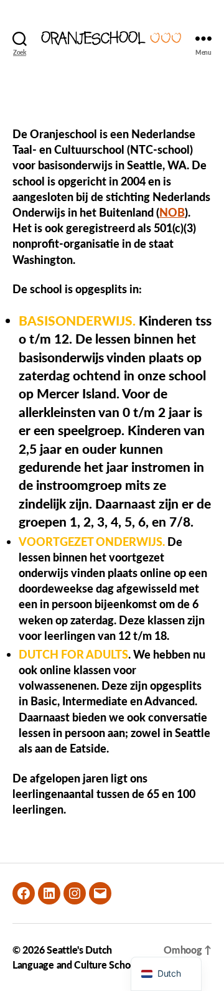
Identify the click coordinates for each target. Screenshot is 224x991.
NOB (172, 212)
